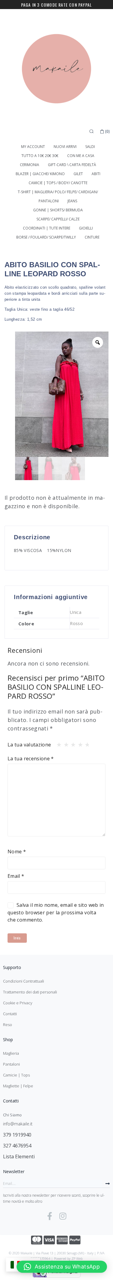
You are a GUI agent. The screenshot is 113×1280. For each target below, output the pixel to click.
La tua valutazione (29, 744)
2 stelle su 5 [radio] (64, 743)
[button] (62, 1267)
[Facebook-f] (50, 1216)
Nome (17, 851)
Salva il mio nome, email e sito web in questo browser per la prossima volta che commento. (56, 912)
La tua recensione (31, 758)
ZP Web (77, 1258)
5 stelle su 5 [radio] (85, 743)
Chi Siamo (12, 1115)
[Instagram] (63, 1216)
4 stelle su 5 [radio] (78, 743)
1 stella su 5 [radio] (57, 743)
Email (16, 876)
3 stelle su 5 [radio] (71, 743)
